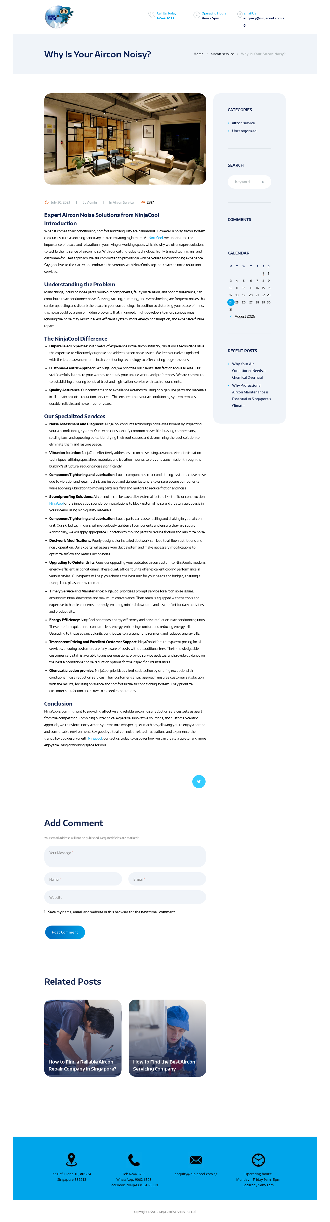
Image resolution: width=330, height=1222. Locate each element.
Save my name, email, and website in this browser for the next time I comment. (112, 912)
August (245, 316)
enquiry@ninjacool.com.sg (196, 1174)
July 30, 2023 (60, 202)
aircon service (222, 54)
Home (199, 54)
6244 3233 (165, 18)
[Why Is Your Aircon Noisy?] (125, 138)
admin (92, 202)
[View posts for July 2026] (231, 316)
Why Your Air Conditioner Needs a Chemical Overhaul (248, 370)
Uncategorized (244, 131)
